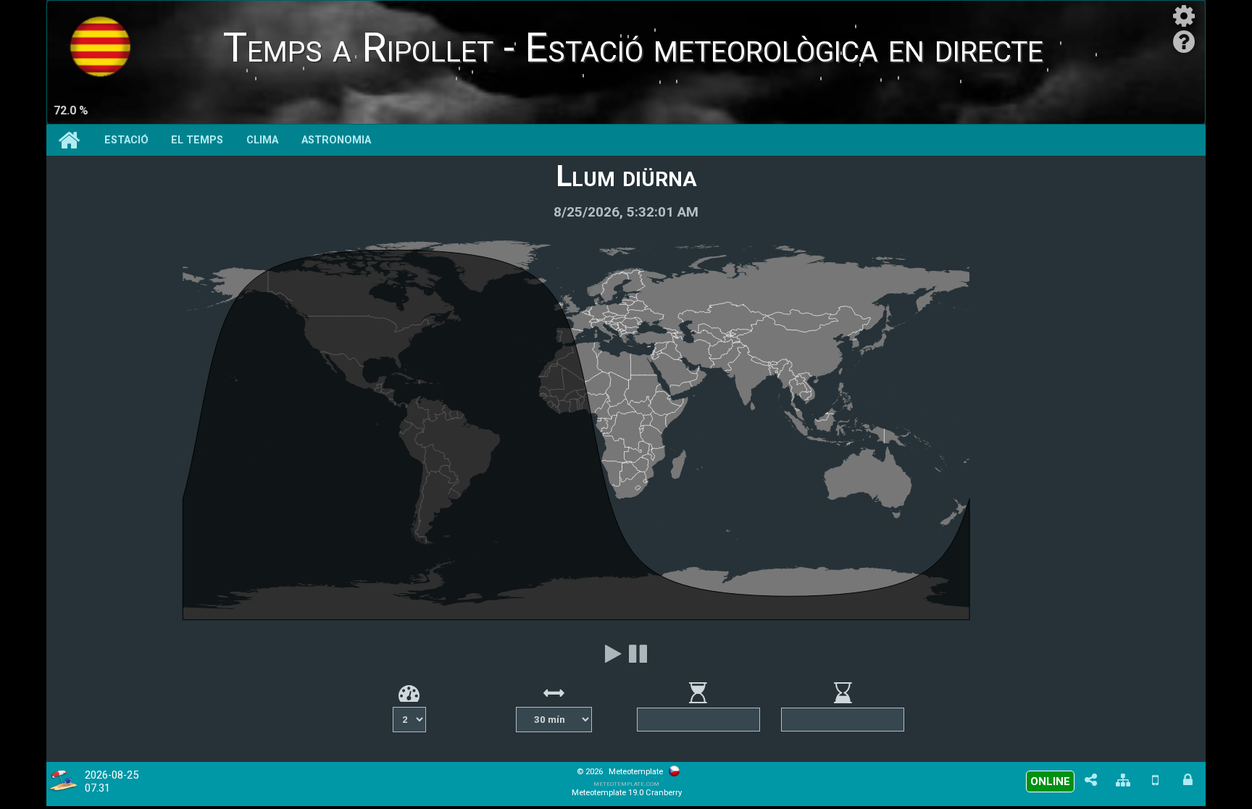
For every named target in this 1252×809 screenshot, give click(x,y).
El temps (197, 140)
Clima (262, 140)
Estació (126, 140)
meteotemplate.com (626, 783)
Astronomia (336, 140)
